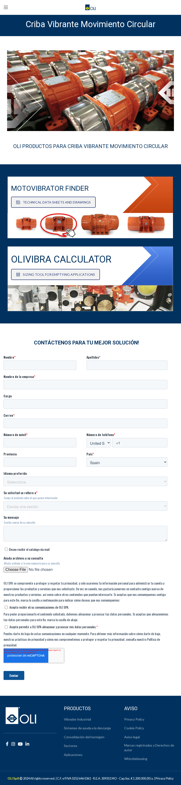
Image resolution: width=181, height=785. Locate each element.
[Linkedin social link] (27, 743)
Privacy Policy (134, 719)
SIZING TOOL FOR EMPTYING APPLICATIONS (59, 274)
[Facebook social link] (7, 743)
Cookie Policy (134, 728)
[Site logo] (91, 6)
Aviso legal (132, 737)
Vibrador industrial (77, 719)
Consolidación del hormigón (84, 737)
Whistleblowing (135, 759)
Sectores (70, 746)
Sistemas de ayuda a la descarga (87, 728)
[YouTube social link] (20, 743)
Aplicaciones (73, 755)
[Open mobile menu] (6, 7)
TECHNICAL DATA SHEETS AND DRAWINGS (57, 202)
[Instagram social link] (13, 743)
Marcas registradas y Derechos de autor (149, 747)
